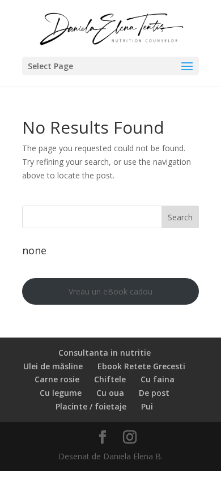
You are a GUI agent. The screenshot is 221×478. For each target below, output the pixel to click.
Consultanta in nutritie (104, 352)
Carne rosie (57, 379)
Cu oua (110, 392)
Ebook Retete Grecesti (141, 366)
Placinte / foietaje (91, 406)
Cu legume (61, 392)
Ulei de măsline (53, 366)
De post (154, 392)
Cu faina (158, 379)
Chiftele (110, 379)
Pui (147, 406)
